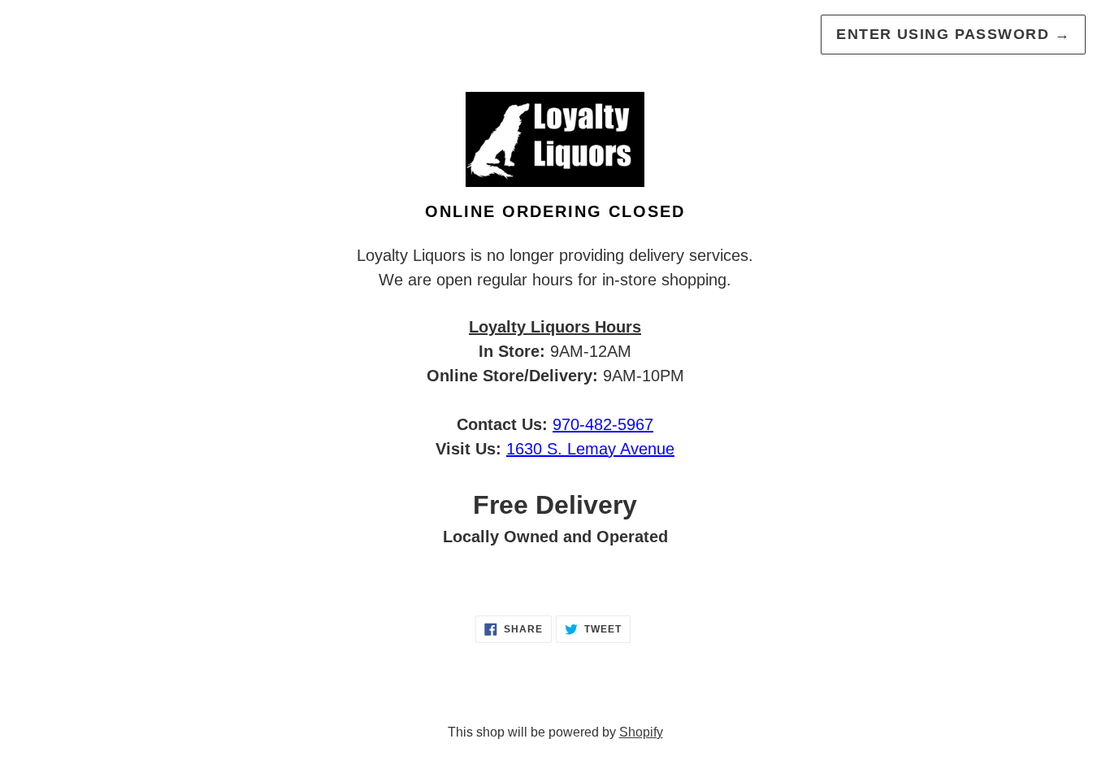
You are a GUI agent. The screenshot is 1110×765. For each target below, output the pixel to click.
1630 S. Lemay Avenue (590, 449)
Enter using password (953, 34)
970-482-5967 (603, 424)
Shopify (641, 732)
